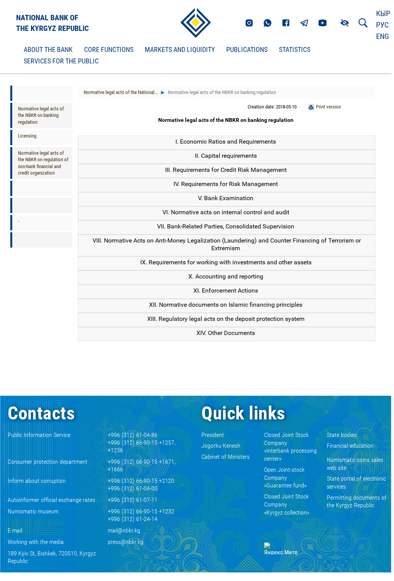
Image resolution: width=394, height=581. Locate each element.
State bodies (342, 435)
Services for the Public (61, 61)
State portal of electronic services (356, 482)
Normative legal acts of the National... (121, 92)
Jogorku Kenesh (220, 445)
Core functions (108, 49)
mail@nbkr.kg (124, 530)
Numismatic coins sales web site (355, 463)
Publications (247, 49)
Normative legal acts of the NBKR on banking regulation (41, 115)
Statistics (294, 49)
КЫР (383, 13)
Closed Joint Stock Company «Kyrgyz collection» (286, 504)
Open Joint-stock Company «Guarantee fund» (285, 477)
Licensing (27, 136)
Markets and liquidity (180, 49)
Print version (328, 107)
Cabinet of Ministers (225, 456)
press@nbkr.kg (125, 541)
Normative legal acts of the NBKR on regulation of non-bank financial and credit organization (43, 163)
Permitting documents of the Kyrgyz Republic (356, 501)
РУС (382, 25)
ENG (382, 36)
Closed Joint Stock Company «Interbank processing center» (290, 446)
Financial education (350, 445)
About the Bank (48, 49)
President (212, 435)
